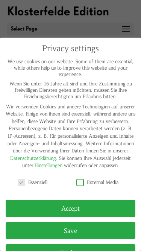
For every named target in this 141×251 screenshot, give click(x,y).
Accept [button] (70, 208)
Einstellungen (48, 165)
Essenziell (37, 182)
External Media (102, 182)
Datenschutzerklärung (33, 158)
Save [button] (70, 230)
